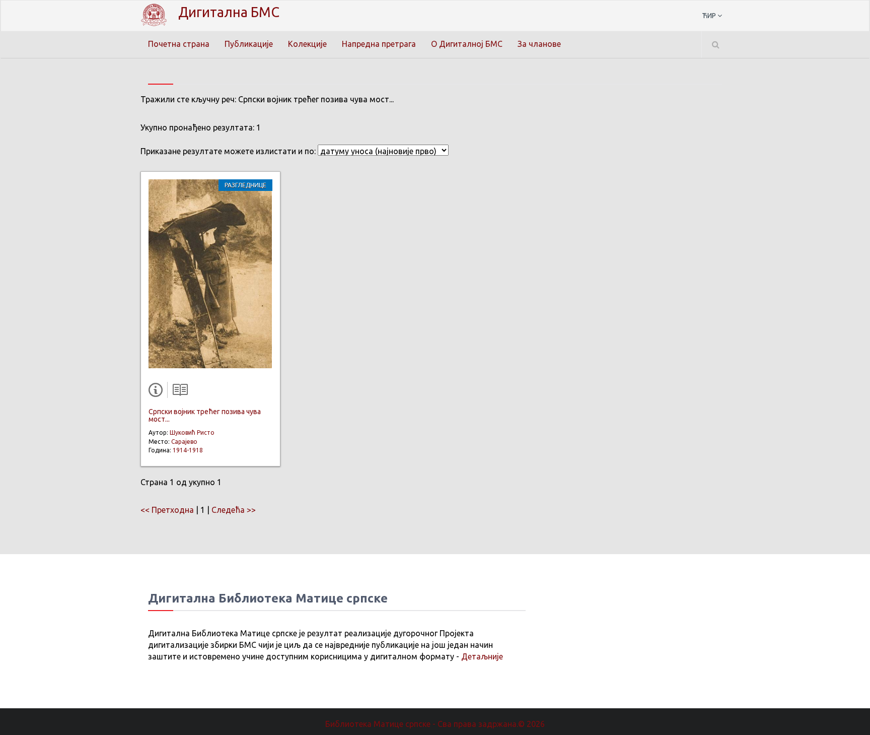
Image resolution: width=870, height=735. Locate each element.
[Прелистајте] (178, 391)
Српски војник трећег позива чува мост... (205, 415)
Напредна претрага (379, 43)
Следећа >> (233, 509)
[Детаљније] (158, 391)
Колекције (307, 43)
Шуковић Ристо (192, 432)
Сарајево (184, 441)
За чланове (539, 43)
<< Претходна (167, 509)
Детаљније (482, 656)
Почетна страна (178, 43)
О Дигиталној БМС (466, 43)
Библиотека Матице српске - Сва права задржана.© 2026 (435, 723)
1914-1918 (188, 450)
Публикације (249, 43)
